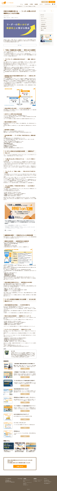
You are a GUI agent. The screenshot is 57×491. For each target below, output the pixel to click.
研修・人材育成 (43, 28)
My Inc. (24, 481)
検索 (51, 11)
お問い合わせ (52, 1)
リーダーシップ (43, 22)
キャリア (42, 16)
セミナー (41, 4)
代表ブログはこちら (46, 43)
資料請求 (44, 1)
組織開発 (36, 4)
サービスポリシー (47, 483)
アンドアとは (20, 478)
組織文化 (42, 30)
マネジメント (43, 20)
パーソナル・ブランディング (27, 482)
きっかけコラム (47, 4)
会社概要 (26, 4)
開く (20, 45)
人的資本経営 (43, 24)
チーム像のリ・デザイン (37, 481)
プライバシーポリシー (47, 481)
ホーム (21, 4)
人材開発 (31, 4)
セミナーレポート (6, 15)
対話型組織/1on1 (43, 26)
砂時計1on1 (24, 483)
